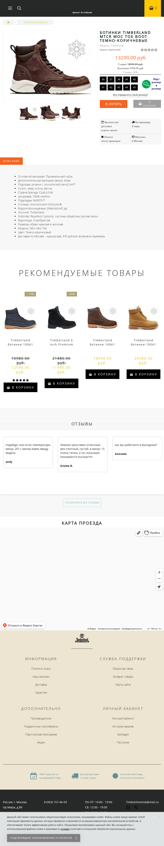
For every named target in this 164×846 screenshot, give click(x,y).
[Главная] (8, 22)
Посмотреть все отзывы (82, 502)
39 (126, 79)
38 (118, 79)
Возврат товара (123, 676)
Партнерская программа (41, 734)
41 (103, 87)
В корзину (149, 104)
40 (134, 79)
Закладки (123, 734)
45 (134, 87)
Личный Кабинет (123, 718)
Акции (41, 742)
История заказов (123, 726)
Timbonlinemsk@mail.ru (142, 802)
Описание (11, 161)
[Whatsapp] (128, 807)
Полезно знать (41, 668)
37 (111, 79)
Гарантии (41, 692)
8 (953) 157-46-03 (55, 802)
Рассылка (123, 742)
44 (126, 87)
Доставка (41, 684)
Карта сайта (123, 684)
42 (111, 87)
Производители (41, 718)
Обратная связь (123, 668)
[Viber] (136, 808)
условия (65, 829)
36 (103, 79)
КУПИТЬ (115, 104)
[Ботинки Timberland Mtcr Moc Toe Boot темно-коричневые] (29, 113)
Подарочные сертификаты (41, 726)
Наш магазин (41, 676)
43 (118, 87)
